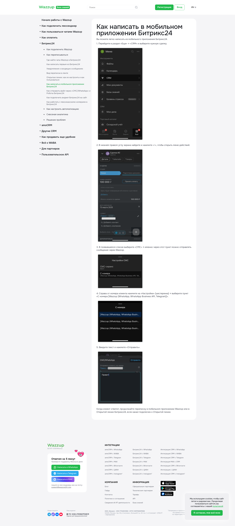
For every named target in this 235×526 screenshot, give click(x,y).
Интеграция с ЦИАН (169, 470)
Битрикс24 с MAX (140, 462)
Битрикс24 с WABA (140, 453)
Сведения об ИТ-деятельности (117, 503)
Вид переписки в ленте (57, 73)
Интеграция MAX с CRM (170, 462)
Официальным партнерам (143, 486)
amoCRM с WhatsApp (113, 449)
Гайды (107, 490)
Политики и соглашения (114, 498)
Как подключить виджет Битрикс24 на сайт (67, 97)
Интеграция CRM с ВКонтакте (173, 466)
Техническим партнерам (143, 490)
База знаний (138, 503)
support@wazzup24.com (61, 487)
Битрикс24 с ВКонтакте (142, 466)
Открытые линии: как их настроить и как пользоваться (65, 78)
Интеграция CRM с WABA (171, 453)
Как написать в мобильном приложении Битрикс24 (65, 85)
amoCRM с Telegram (113, 458)
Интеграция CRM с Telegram (172, 458)
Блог (107, 486)
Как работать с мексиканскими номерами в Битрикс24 (67, 103)
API (134, 498)
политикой (218, 506)
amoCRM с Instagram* (114, 474)
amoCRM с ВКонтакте (114, 466)
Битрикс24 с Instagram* (142, 474)
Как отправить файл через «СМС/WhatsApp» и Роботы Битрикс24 (68, 92)
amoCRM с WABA (112, 453)
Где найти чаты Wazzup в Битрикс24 (63, 60)
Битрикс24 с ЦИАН (140, 470)
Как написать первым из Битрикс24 (63, 64)
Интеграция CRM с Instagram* (173, 474)
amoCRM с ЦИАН (112, 470)
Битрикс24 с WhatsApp (142, 449)
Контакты (109, 494)
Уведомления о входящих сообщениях (65, 68)
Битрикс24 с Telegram (142, 458)
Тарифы (136, 494)
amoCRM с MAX (111, 462)
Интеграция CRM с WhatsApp (173, 449)
